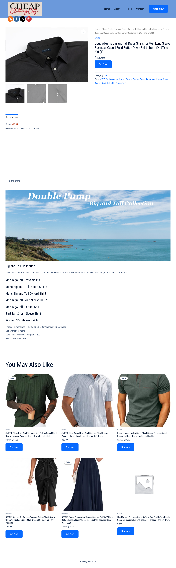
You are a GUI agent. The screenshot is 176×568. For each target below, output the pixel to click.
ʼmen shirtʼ (121, 83)
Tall (108, 83)
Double (136, 79)
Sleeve (98, 83)
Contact (140, 9)
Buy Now (103, 64)
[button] (121, 9)
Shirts (110, 29)
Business (113, 79)
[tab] (12, 117)
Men (104, 29)
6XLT (102, 79)
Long (148, 79)
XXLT (113, 83)
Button (122, 79)
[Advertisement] (88, 159)
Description (12, 117)
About (117, 9)
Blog (129, 9)
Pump (159, 79)
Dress (142, 79)
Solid (103, 83)
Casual (129, 79)
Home (107, 9)
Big (107, 79)
